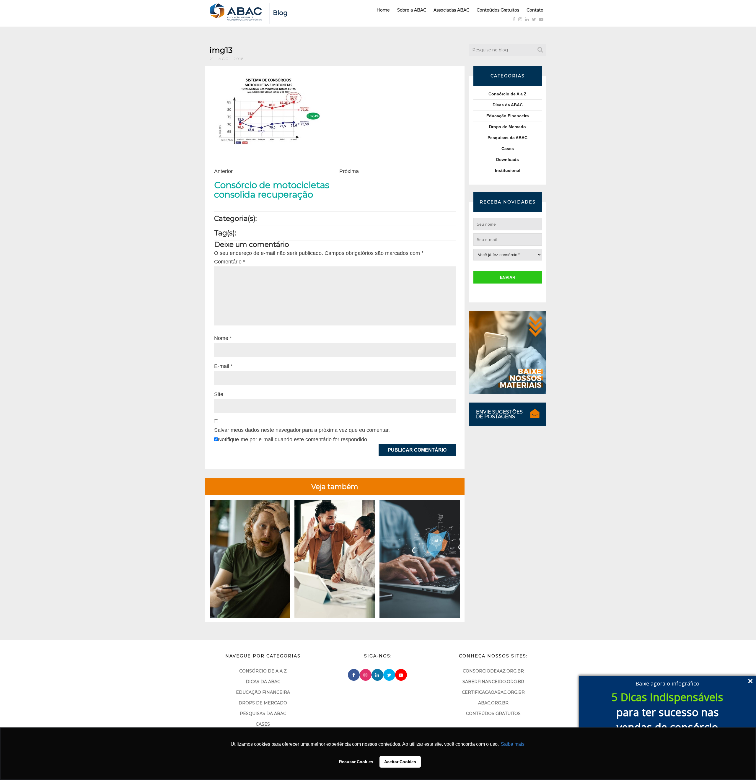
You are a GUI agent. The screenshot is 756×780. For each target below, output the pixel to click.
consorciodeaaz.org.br (493, 671)
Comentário (229, 262)
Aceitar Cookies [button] (400, 761)
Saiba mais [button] (512, 744)
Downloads (507, 159)
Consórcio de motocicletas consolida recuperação (271, 189)
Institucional (507, 170)
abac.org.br (493, 703)
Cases (507, 148)
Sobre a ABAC (411, 10)
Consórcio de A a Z (507, 94)
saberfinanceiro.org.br (493, 681)
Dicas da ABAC (508, 104)
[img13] (267, 110)
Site (218, 394)
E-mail (223, 366)
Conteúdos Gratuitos (498, 10)
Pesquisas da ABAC (507, 137)
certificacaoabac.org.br (493, 692)
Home (383, 10)
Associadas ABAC (451, 10)
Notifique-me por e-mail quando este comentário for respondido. (293, 439)
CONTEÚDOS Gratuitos (493, 713)
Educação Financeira (507, 115)
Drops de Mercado (507, 126)
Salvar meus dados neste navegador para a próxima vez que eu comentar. (302, 430)
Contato (535, 10)
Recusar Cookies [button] (356, 761)
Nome (223, 338)
